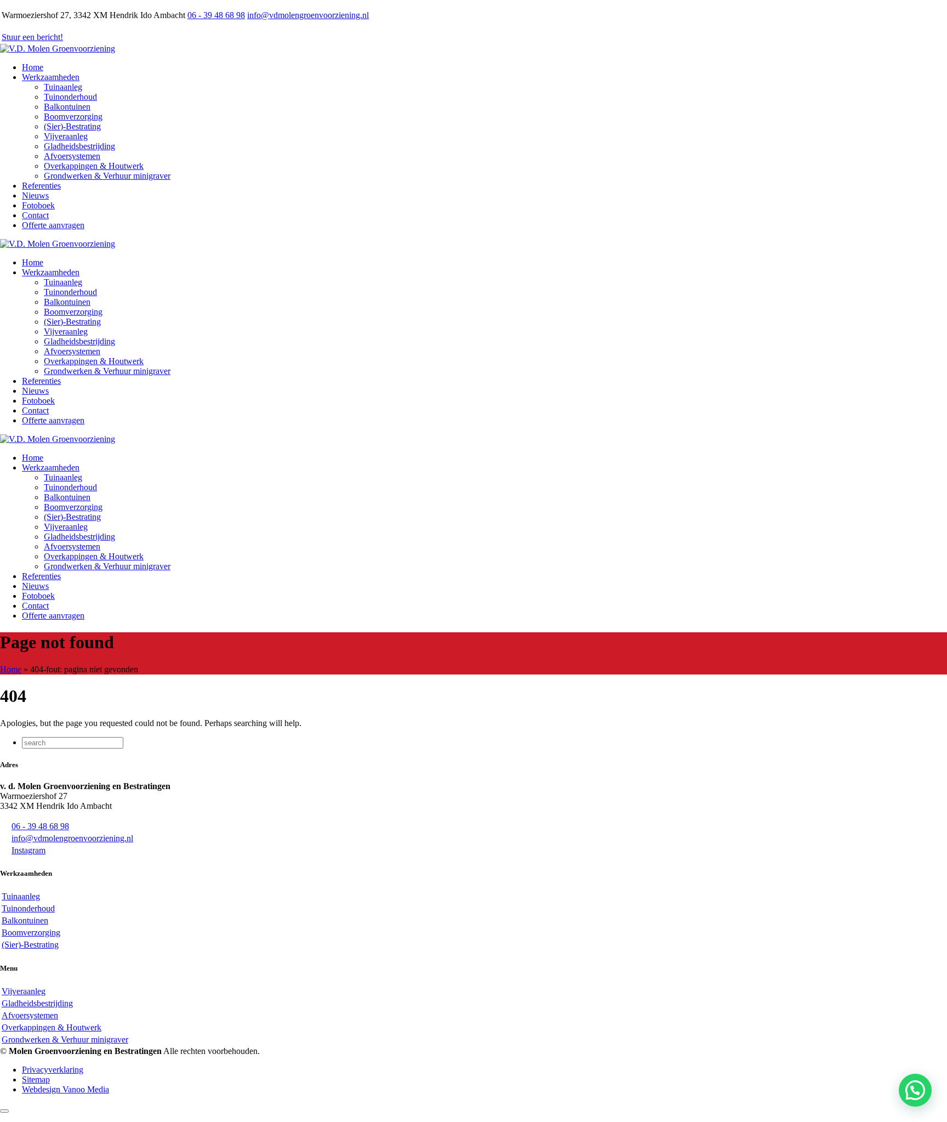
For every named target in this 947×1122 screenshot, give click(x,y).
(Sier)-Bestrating (72, 126)
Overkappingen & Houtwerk (94, 166)
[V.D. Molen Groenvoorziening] (57, 48)
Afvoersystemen (72, 156)
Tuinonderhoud (70, 96)
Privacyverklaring (52, 1069)
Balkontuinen (67, 106)
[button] (915, 1090)
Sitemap (36, 1079)
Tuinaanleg (63, 87)
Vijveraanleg (66, 136)
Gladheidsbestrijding (79, 146)
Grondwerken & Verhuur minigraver (107, 175)
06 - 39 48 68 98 (216, 15)
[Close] (4, 1111)
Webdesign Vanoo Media (65, 1089)
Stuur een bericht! (32, 37)
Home (10, 669)
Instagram (28, 850)
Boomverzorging (73, 116)
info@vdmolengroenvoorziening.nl (308, 15)
